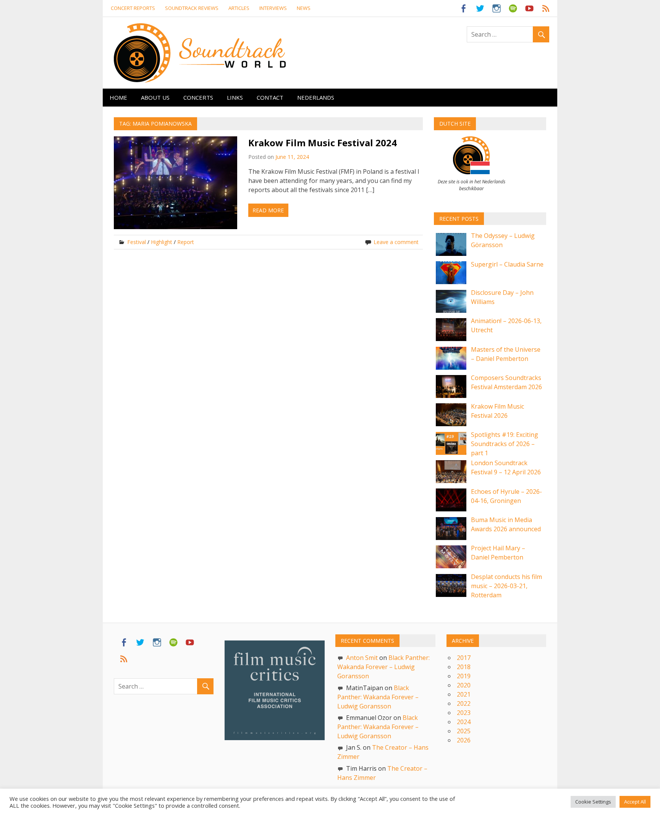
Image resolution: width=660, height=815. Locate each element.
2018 (464, 667)
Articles (238, 8)
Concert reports (133, 8)
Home (118, 97)
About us (155, 97)
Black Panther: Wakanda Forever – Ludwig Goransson (383, 666)
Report (185, 242)
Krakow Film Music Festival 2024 (322, 142)
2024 (464, 722)
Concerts (198, 97)
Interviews (273, 8)
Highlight (161, 242)
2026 (464, 740)
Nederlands (315, 97)
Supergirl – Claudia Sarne (507, 264)
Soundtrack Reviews (191, 8)
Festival (136, 242)
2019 (464, 676)
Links (235, 97)
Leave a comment (396, 242)
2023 (464, 712)
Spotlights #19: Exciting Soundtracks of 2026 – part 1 (504, 443)
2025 (464, 731)
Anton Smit (362, 657)
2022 (464, 703)
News (304, 8)
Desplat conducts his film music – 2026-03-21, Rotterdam (506, 585)
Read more (268, 210)
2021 (464, 694)
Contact (270, 97)
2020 (464, 685)
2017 (464, 657)
